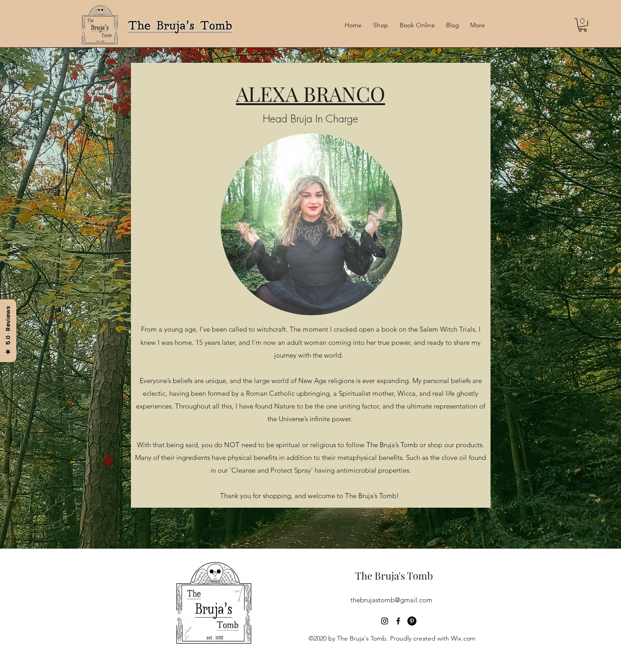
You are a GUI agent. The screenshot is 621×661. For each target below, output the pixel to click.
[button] (583, 24)
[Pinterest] (411, 621)
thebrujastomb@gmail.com (391, 599)
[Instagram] (384, 621)
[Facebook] (398, 621)
